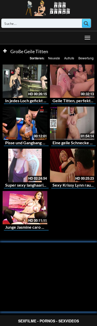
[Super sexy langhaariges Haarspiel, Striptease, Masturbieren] (25, 165)
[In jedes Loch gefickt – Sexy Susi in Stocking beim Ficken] (25, 81)
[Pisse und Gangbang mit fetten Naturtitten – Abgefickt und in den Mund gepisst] (25, 123)
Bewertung (86, 58)
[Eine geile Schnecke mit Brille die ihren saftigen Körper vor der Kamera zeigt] (72, 123)
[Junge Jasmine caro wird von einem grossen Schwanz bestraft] (25, 207)
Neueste (54, 58)
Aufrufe (69, 58)
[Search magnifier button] (86, 23)
